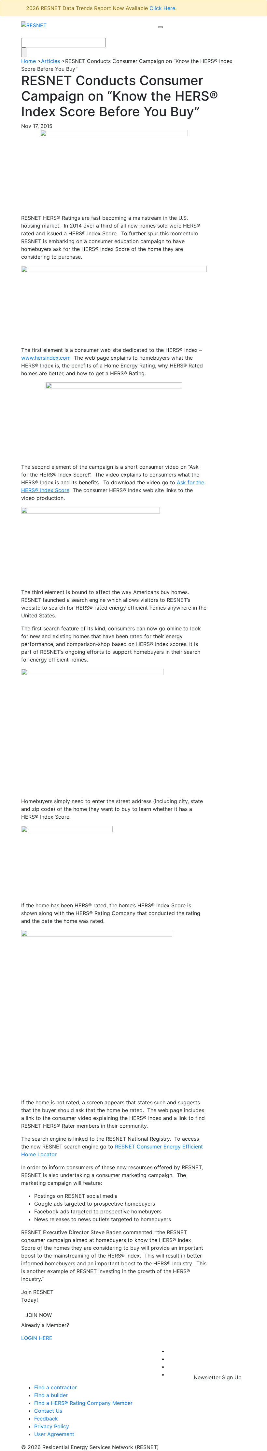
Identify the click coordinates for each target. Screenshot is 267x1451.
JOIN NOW (38, 1315)
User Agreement (54, 1434)
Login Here (36, 1338)
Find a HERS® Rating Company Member (83, 1403)
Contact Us (48, 1411)
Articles (50, 61)
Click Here (162, 8)
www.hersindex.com (46, 357)
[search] (160, 27)
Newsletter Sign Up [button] (218, 1377)
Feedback (46, 1418)
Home (28, 61)
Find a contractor (55, 1387)
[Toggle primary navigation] (167, 33)
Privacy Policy (51, 1426)
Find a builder (51, 1395)
